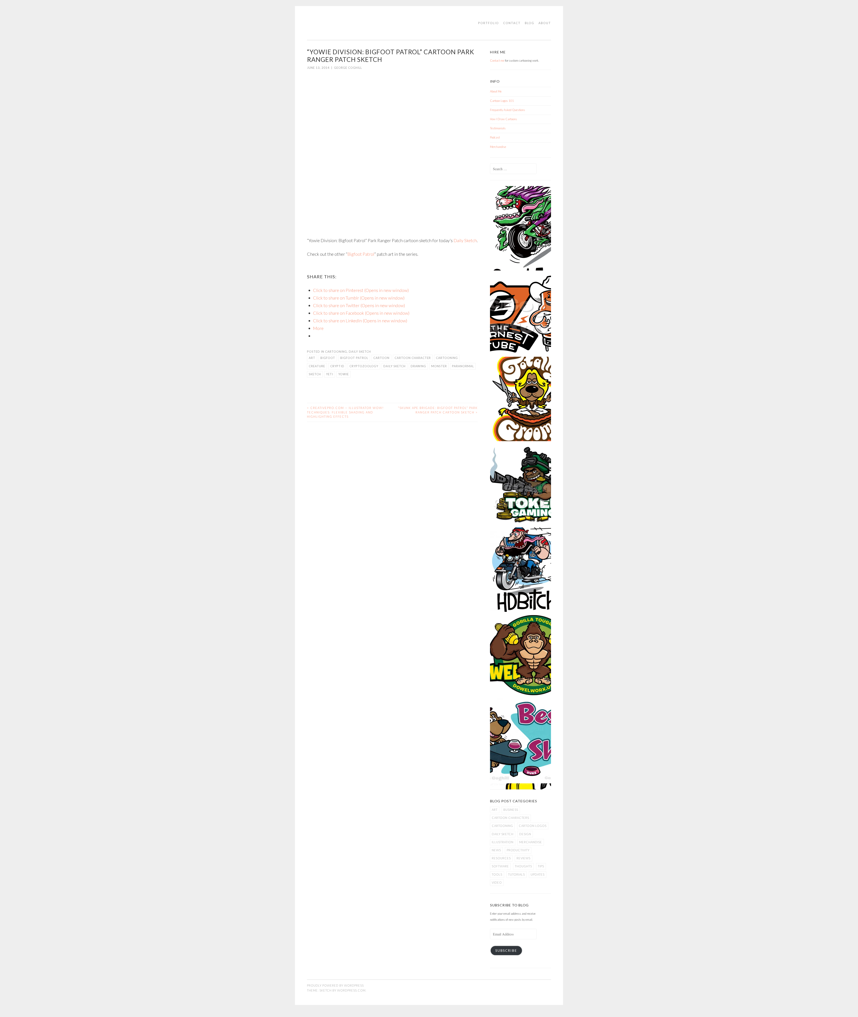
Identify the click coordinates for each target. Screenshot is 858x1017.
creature (317, 366)
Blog (529, 23)
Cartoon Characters (510, 818)
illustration (502, 842)
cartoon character (413, 358)
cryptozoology (363, 366)
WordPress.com (351, 990)
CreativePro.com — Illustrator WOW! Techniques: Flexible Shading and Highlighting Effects (345, 412)
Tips (541, 866)
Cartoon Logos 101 (502, 101)
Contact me (497, 60)
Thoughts (523, 866)
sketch (315, 374)
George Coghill (348, 67)
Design (525, 834)
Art (312, 358)
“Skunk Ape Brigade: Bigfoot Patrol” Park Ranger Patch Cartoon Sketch (438, 410)
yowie (343, 374)
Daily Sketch (465, 240)
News (496, 850)
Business (510, 810)
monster (439, 366)
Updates (538, 874)
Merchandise (498, 147)
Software (500, 866)
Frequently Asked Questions (507, 110)
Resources (501, 858)
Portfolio (488, 23)
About (544, 23)
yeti (329, 374)
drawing (418, 366)
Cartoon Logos (533, 826)
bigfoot (327, 358)
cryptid (337, 366)
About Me (496, 91)
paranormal (463, 366)
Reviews (523, 858)
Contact (512, 23)
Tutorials (516, 874)
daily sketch (394, 366)
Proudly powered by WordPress (335, 985)
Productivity (518, 850)
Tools (497, 874)
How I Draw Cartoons (503, 119)
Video (497, 882)
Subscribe (506, 950)
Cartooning (336, 351)
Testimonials (498, 128)
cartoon (381, 358)
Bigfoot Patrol (360, 254)
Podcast (495, 137)
